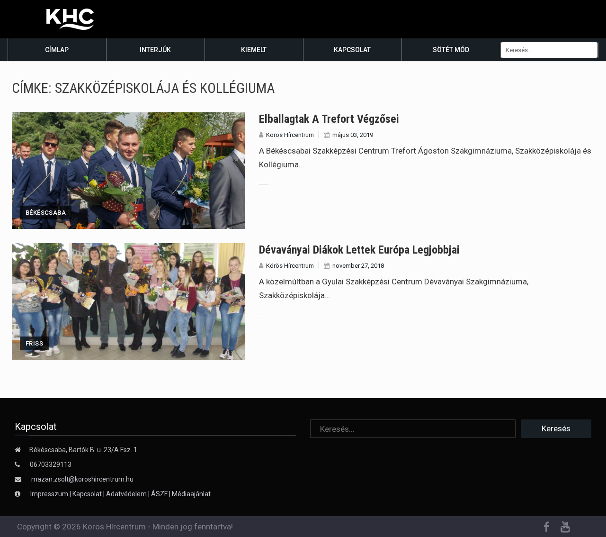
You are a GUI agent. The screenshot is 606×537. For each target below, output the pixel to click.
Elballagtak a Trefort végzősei (329, 119)
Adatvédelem (126, 494)
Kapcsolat (352, 50)
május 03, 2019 (352, 134)
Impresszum (50, 494)
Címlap (57, 50)
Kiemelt (254, 50)
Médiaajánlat (191, 494)
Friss (34, 343)
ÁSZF (159, 494)
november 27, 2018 (358, 265)
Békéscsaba (46, 212)
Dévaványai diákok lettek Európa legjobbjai (359, 249)
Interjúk (155, 50)
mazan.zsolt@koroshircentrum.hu (82, 479)
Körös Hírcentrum (290, 134)
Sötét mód (451, 50)
